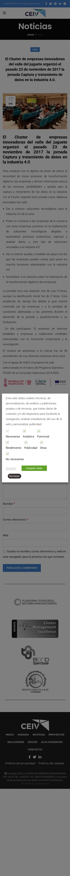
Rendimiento (13, 448)
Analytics (28, 436)
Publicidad (30, 448)
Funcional (43, 436)
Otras (43, 448)
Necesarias (13, 436)
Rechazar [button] (14, 476)
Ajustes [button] (11, 468)
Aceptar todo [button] (34, 468)
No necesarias (15, 459)
